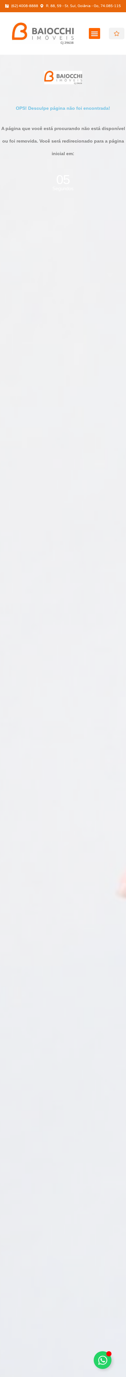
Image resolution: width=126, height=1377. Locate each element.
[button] (94, 33)
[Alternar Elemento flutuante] (102, 1360)
